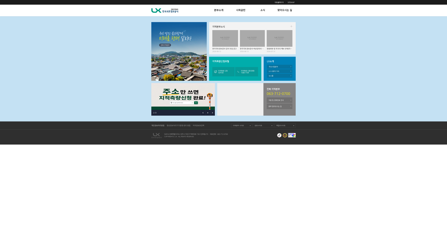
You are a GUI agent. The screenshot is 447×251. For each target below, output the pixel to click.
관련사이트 (258, 125)
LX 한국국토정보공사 (164, 10)
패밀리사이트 (280, 125)
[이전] (203, 113)
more (291, 26)
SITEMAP (291, 2)
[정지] (207, 113)
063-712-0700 (222, 134)
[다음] (212, 113)
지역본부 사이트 (238, 125)
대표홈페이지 (279, 2)
